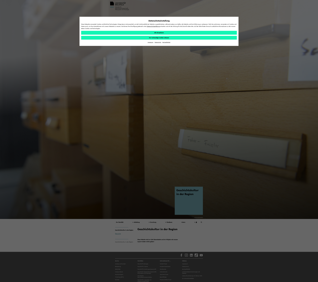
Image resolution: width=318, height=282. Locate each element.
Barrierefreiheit (166, 42)
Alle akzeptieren (159, 33)
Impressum (150, 42)
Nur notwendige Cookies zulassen (159, 38)
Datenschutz (158, 42)
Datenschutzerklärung (153, 26)
